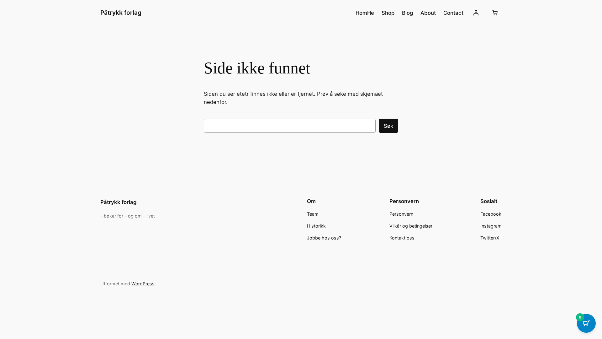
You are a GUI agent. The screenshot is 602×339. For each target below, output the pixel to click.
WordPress (143, 283)
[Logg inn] (476, 12)
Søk (388, 126)
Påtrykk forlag (120, 12)
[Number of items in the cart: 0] (495, 12)
